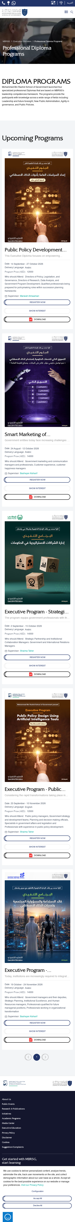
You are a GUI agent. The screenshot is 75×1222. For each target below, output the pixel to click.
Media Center (8, 1123)
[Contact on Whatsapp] (14, 3)
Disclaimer (7, 1137)
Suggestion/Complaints (13, 1147)
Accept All (37, 1198)
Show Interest (37, 311)
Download (40, 319)
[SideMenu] (66, 12)
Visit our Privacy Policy (32, 1185)
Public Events (8, 1104)
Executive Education (11, 1128)
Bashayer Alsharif (28, 473)
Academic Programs (11, 1118)
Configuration (38, 1191)
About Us (6, 1099)
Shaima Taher (27, 651)
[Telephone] (3, 3)
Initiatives (6, 1113)
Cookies (5, 1142)
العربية (70, 3)
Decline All (37, 1206)
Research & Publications (13, 1108)
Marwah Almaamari (29, 296)
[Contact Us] (8, 3)
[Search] (72, 12)
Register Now (37, 302)
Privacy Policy (8, 1133)
